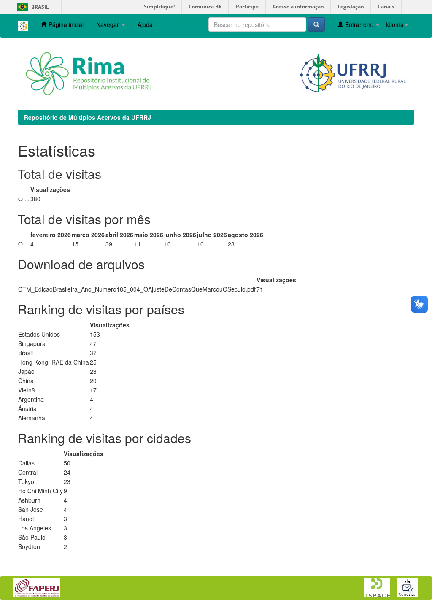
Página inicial (65, 24)
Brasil (31, 7)
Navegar (108, 24)
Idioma (395, 24)
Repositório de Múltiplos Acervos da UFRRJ (87, 117)
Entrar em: (359, 24)
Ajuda (145, 24)
